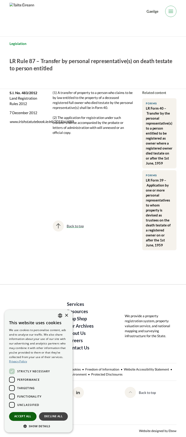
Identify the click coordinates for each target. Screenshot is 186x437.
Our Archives (80, 326)
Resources (77, 311)
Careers (75, 340)
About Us (76, 333)
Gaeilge (152, 11)
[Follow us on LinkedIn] (78, 392)
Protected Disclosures (106, 374)
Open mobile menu (170, 11)
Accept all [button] (22, 416)
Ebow (172, 431)
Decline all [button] (53, 416)
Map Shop (77, 318)
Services (75, 304)
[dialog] (39, 371)
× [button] (66, 315)
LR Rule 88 (87, 177)
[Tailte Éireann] (22, 11)
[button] (38, 426)
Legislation (18, 44)
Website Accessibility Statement (146, 369)
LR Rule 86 (59, 177)
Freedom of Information (102, 369)
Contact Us (78, 347)
